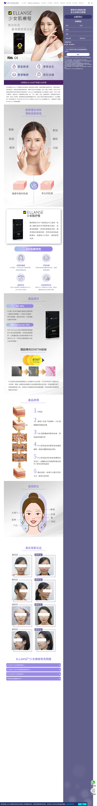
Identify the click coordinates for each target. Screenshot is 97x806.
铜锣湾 (72, 44)
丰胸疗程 (62, 3)
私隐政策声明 (70, 804)
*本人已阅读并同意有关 (76, 49)
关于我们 (24, 3)
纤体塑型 (49, 3)
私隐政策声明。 (83, 49)
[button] (92, 3)
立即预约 (93, 794)
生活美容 (43, 3)
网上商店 (75, 3)
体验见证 (81, 3)
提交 (78, 54)
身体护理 (68, 3)
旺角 (67, 44)
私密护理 (56, 3)
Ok (82, 804)
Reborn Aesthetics (34, 3)
